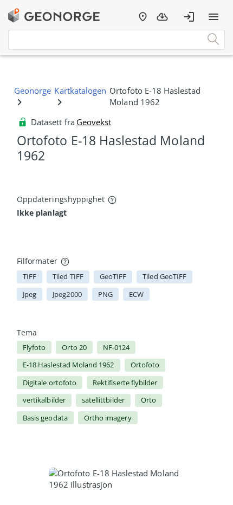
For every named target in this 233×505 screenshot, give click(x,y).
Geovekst (93, 121)
